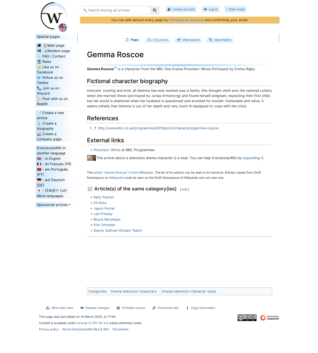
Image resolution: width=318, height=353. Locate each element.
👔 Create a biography (46, 126)
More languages (50, 196)
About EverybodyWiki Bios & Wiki (85, 329)
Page (134, 39)
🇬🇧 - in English (49, 158)
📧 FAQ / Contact (51, 56)
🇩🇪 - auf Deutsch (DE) (51, 182)
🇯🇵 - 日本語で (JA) (52, 190)
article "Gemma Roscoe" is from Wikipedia (123, 172)
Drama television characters (134, 291)
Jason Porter (104, 208)
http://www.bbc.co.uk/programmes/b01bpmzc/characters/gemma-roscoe (158, 128)
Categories (97, 291)
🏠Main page (53, 45)
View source (190, 39)
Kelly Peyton (104, 197)
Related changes (97, 308)
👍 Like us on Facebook (48, 69)
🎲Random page (56, 51)
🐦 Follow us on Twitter (50, 80)
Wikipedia (116, 177)
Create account (184, 9)
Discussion (160, 39)
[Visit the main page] (55, 16)
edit (184, 189)
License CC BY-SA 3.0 (92, 323)
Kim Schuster (104, 225)
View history (222, 39)
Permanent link (168, 308)
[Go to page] (154, 10)
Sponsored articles (52, 205)
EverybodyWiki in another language (51, 150)
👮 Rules (44, 61)
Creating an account (186, 20)
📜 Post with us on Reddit (52, 101)
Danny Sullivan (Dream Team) (118, 230)
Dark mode (237, 9)
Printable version (133, 308)
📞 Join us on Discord (48, 90)
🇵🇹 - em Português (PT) (52, 172)
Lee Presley (103, 214)
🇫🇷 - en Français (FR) (54, 164)
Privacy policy (49, 329)
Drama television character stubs (189, 291)
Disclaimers (120, 329)
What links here (62, 308)
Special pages (48, 36)
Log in (213, 9)
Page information (203, 308)
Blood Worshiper (107, 219)
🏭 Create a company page (49, 136)
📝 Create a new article (50, 115)
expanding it (253, 158)
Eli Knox (100, 203)
